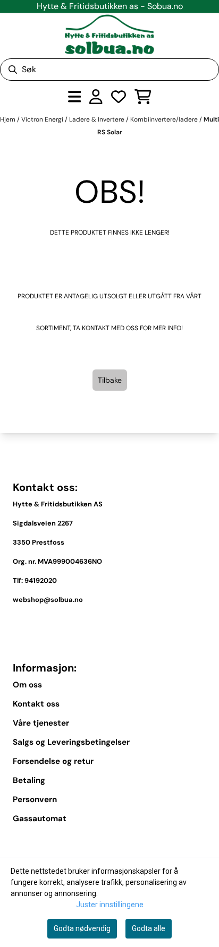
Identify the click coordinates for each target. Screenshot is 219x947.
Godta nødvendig (82, 928)
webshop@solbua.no (48, 599)
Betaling (29, 780)
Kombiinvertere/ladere (164, 119)
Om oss (27, 684)
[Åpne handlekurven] (143, 96)
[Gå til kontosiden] (96, 96)
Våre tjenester (41, 723)
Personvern (35, 799)
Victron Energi (43, 119)
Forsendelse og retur (53, 761)
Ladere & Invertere (97, 119)
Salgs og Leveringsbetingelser (71, 742)
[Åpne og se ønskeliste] (118, 96)
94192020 (40, 580)
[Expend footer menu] (202, 843)
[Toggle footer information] (202, 624)
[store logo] (109, 34)
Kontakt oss (36, 704)
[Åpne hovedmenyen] (75, 96)
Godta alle (148, 928)
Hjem (8, 119)
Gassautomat (39, 818)
